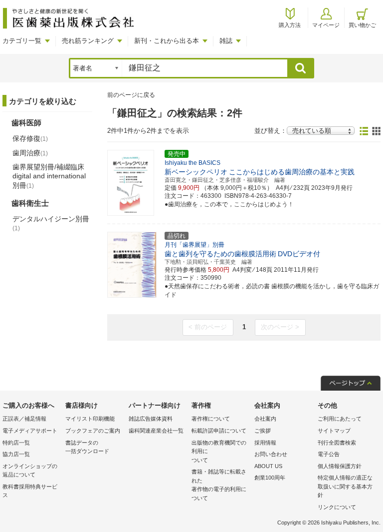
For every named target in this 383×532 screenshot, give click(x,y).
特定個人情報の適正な (345, 486)
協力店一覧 (16, 454)
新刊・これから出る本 (166, 40)
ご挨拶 (262, 431)
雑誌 (225, 40)
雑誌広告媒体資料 (151, 419)
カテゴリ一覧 (21, 40)
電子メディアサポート (29, 431)
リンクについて (337, 507)
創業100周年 (269, 478)
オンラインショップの (29, 470)
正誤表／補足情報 (24, 419)
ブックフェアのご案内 (92, 431)
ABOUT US (268, 466)
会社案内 (265, 419)
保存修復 (30, 138)
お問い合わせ (270, 454)
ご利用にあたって (340, 419)
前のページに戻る (131, 94)
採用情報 (265, 443)
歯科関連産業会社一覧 (156, 431)
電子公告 (329, 454)
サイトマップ (334, 431)
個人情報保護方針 (340, 466)
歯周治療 (30, 153)
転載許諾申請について (219, 431)
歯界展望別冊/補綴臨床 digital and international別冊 (49, 176)
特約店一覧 (16, 443)
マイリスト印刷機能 (90, 419)
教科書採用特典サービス (29, 491)
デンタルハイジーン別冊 (50, 223)
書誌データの (87, 447)
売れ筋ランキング (88, 40)
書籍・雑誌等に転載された (219, 485)
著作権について (211, 419)
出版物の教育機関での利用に (219, 451)
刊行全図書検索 (337, 443)
